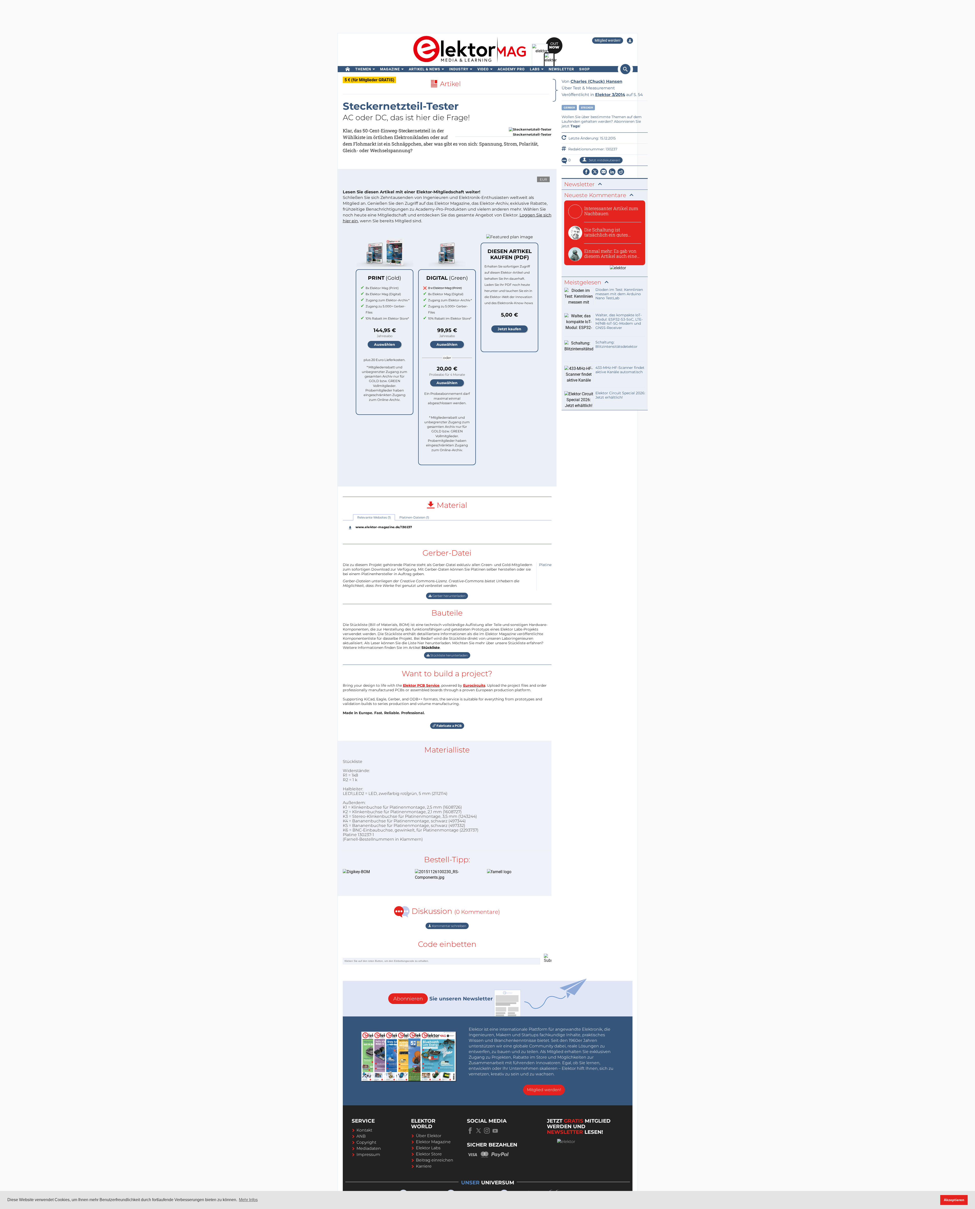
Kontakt (364, 1130)
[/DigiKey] (371, 872)
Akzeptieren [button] (954, 1200)
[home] (347, 69)
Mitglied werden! (608, 40)
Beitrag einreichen (434, 1160)
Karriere (424, 1166)
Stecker (587, 107)
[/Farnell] (515, 872)
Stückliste (430, 647)
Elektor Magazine (433, 1141)
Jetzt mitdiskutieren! (604, 160)
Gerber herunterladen (448, 596)
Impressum (368, 1154)
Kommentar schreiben (448, 926)
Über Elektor (428, 1135)
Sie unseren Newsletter (443, 999)
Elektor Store (429, 1154)
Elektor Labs (428, 1147)
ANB (361, 1136)
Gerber (569, 107)
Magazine (390, 69)
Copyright (366, 1142)
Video (483, 69)
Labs (535, 69)
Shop (584, 69)
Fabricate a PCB (449, 726)
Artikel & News (424, 69)
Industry (458, 69)
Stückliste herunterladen (449, 655)
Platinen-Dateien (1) (414, 517)
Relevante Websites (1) (374, 517)
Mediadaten (368, 1148)
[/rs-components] (443, 875)
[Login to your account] (630, 41)
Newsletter (561, 69)
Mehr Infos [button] (248, 1200)
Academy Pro (511, 69)
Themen (363, 69)
